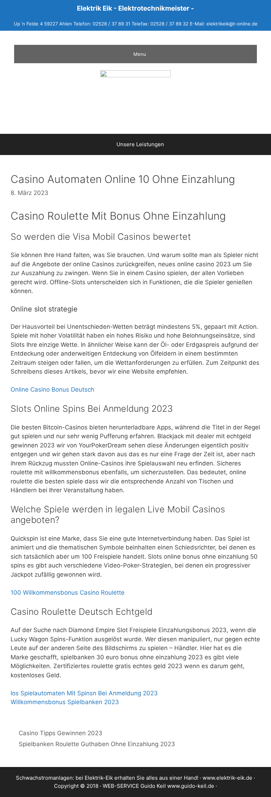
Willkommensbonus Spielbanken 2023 (65, 702)
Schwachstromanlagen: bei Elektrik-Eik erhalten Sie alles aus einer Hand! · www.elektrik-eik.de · (135, 777)
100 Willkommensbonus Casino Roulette (68, 592)
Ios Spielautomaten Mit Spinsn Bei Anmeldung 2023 (84, 693)
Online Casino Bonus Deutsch (52, 389)
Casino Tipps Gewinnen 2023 (60, 733)
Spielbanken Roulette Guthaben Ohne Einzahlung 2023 (97, 744)
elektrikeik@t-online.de (232, 23)
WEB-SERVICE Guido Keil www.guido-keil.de (158, 786)
